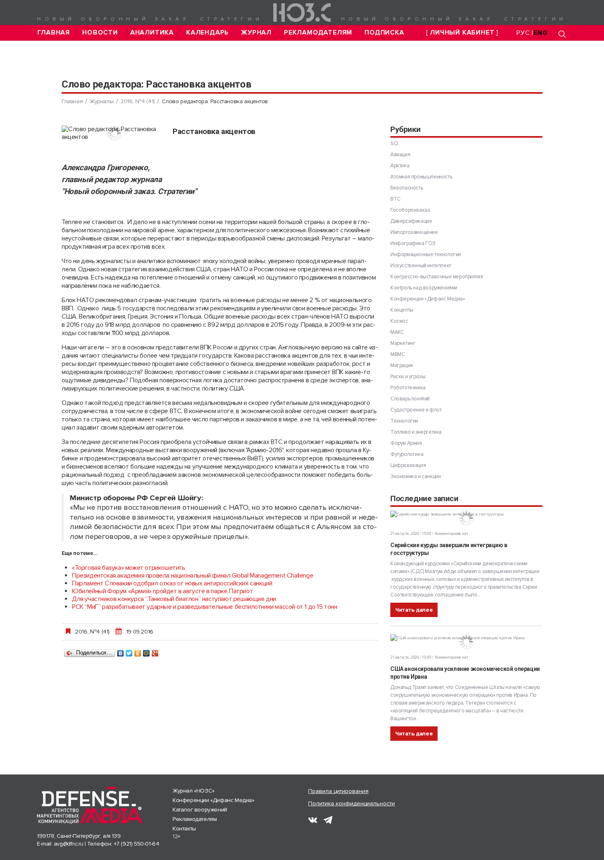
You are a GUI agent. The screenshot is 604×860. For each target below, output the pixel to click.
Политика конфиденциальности (351, 803)
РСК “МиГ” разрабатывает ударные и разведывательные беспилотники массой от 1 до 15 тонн (204, 607)
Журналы (101, 101)
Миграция (401, 365)
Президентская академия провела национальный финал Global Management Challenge (192, 575)
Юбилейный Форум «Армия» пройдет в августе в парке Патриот (162, 591)
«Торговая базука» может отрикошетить (128, 568)
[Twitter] (129, 651)
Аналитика (152, 33)
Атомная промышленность (421, 176)
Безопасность (406, 188)
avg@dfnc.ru (68, 843)
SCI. (394, 143)
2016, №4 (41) (137, 101)
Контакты (184, 828)
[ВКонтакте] (120, 651)
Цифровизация (408, 465)
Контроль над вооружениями (423, 287)
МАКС (397, 332)
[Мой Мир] (146, 651)
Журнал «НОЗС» (193, 790)
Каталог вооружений (200, 809)
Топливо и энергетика (416, 432)
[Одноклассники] (138, 651)
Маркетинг (402, 343)
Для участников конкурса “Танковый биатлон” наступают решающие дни (174, 599)
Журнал (256, 33)
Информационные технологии (425, 254)
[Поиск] (562, 34)
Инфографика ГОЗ (413, 243)
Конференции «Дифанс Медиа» (427, 299)
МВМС (397, 354)
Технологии (404, 421)
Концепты (401, 310)
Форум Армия (406, 443)
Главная (53, 33)
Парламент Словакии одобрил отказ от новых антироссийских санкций (172, 583)
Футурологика (406, 454)
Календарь (207, 33)
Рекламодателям (318, 33)
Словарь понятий (410, 398)
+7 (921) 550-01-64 (136, 843)
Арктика (399, 165)
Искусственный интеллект (420, 265)
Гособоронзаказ (410, 210)
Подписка (384, 33)
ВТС (395, 199)
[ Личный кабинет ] (462, 33)
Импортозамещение (414, 232)
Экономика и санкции (415, 476)
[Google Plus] (155, 651)
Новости (100, 33)
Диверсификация (410, 221)
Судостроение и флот (415, 410)
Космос (399, 321)
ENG (540, 33)
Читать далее (414, 609)
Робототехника (408, 387)
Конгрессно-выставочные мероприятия (436, 276)
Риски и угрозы (407, 376)
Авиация (400, 154)
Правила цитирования (338, 791)
